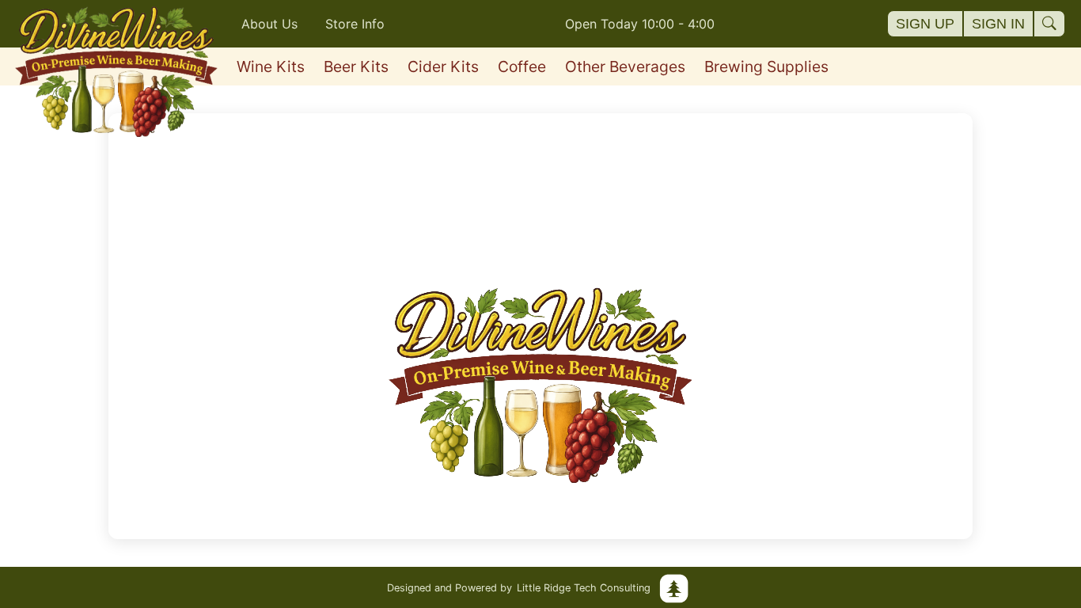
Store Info (355, 24)
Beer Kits (356, 66)
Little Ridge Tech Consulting (518, 588)
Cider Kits (443, 66)
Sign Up (925, 24)
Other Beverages (625, 66)
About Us (269, 24)
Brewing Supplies (766, 66)
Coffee (522, 66)
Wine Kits (271, 66)
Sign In (998, 24)
